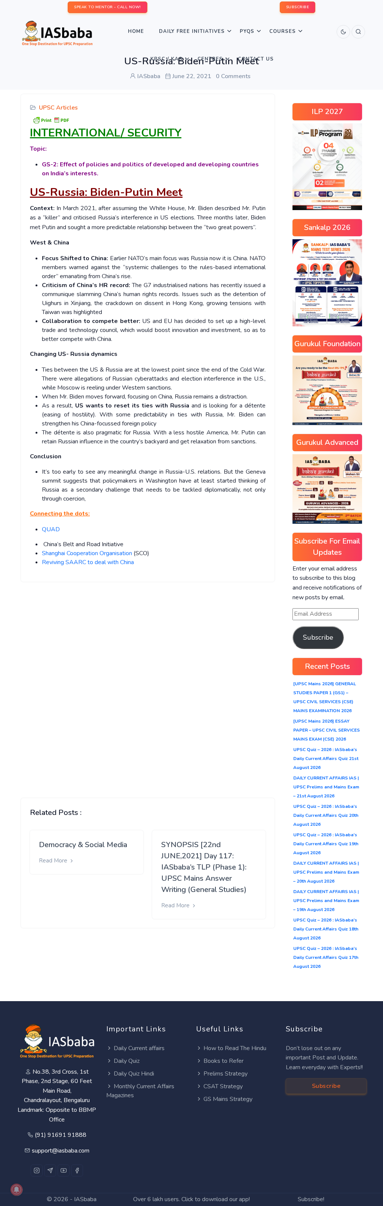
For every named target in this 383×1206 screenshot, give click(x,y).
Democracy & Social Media (83, 845)
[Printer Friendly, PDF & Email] (51, 120)
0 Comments (233, 76)
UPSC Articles (58, 108)
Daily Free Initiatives (192, 31)
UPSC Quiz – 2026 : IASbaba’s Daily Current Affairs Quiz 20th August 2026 (325, 815)
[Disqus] (148, 684)
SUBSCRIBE (297, 7)
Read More (54, 860)
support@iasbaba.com (60, 1151)
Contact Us (256, 59)
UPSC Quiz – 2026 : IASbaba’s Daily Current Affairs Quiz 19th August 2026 (325, 844)
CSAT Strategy (223, 1086)
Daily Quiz (127, 1061)
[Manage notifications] (16, 1190)
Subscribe (318, 637)
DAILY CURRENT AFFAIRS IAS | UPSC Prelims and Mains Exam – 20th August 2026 (326, 872)
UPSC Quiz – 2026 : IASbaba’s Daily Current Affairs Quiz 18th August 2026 (325, 929)
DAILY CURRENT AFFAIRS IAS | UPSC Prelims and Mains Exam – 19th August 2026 (326, 901)
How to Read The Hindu (234, 1048)
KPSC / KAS (166, 59)
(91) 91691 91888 (60, 1135)
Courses (282, 31)
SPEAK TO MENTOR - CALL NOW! (107, 7)
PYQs (247, 31)
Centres (210, 59)
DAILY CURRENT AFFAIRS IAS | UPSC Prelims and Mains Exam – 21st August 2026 (326, 787)
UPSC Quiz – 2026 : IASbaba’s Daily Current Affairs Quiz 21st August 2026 (325, 758)
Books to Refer (223, 1061)
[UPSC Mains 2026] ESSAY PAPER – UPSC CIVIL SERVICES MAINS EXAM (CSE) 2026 (326, 730)
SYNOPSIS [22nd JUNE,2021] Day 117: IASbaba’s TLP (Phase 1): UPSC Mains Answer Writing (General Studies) (203, 867)
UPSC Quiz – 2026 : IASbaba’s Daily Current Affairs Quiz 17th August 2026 (325, 957)
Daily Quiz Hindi (134, 1074)
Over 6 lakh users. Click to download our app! (191, 1199)
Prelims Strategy (225, 1074)
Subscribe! (311, 1199)
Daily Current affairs (139, 1048)
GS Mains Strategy (227, 1099)
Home (136, 31)
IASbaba (85, 1199)
